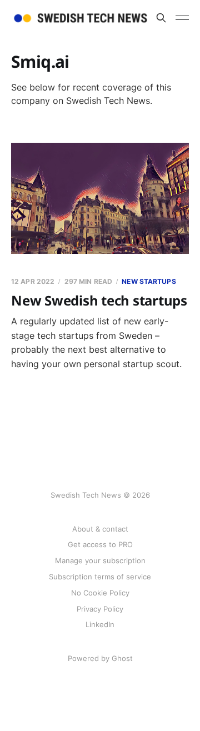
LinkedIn (100, 624)
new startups (149, 281)
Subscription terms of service (100, 576)
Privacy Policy (100, 608)
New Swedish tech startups (99, 300)
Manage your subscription (100, 560)
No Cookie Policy (100, 592)
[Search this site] (161, 17)
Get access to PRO (100, 544)
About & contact (100, 528)
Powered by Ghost (100, 658)
